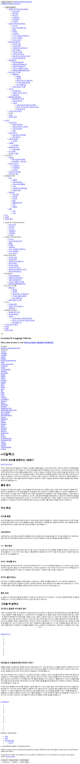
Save (26, 762)
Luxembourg (5, 399)
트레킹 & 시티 (13, 147)
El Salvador (4, 373)
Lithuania (4, 398)
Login (10, 115)
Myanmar (4, 406)
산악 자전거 (13, 122)
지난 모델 (12, 151)
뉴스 (6, 215)
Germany (4, 380)
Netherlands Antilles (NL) (9, 410)
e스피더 (15, 21)
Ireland (3, 387)
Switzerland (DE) (6, 438)
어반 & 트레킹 (13, 139)
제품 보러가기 (6, 634)
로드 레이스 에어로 (19, 135)
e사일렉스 (15, 19)
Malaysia (3, 401)
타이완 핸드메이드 (18, 58)
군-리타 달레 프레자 (23, 82)
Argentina (4, 353)
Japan (2, 392)
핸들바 (14, 180)
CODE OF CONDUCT (20, 48)
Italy (2, 390)
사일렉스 (15, 145)
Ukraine (3, 445)
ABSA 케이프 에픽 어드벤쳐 (26, 105)
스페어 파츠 (16, 190)
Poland (3, 421)
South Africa (5, 433)
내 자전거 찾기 (14, 153)
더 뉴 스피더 (16, 40)
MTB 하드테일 (17, 124)
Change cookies (13, 760)
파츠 (10, 178)
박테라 (18, 76)
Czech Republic (6, 369)
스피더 (14, 141)
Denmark (4, 371)
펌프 (14, 200)
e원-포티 (15, 13)
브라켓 (14, 196)
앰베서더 (15, 74)
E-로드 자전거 (13, 163)
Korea (3, 394)
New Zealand (5, 413)
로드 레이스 (16, 137)
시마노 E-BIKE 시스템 (20, 68)
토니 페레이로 (21, 85)
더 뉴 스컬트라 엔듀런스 (20, 36)
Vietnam (3, 449)
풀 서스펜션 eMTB (18, 159)
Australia (3, 355)
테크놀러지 (12, 60)
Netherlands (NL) (6, 408)
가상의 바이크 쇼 (18, 54)
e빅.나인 (15, 15)
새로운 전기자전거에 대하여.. (19, 9)
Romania (3, 424)
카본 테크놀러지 (18, 62)
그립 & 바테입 (17, 182)
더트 (14, 131)
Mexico (3, 403)
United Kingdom (6, 447)
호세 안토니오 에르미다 (24, 80)
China (2, 362)
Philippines (4, 419)
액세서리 (12, 192)
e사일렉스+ (16, 167)
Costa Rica (4, 366)
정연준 (18, 78)
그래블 (11, 143)
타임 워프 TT (20, 109)
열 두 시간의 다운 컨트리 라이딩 (27, 107)
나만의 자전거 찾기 (15, 111)
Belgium (3, 359)
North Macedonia (6, 415)
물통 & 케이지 (17, 203)
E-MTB (11, 157)
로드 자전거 (13, 133)
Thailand (3, 444)
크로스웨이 (16, 149)
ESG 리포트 (16, 50)
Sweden (3, 436)
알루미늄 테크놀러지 (19, 64)
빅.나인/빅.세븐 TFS (19, 28)
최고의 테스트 (17, 101)
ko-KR (7, 326)
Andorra (3, 352)
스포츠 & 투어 (17, 129)
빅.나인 (15, 26)
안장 (14, 186)
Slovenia (3, 431)
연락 (6, 736)
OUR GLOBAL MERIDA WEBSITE (39, 343)
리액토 (14, 31)
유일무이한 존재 (18, 99)
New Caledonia (5, 412)
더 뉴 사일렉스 (17, 38)
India (2, 385)
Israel (2, 389)
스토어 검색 (13, 117)
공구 (14, 205)
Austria (3, 357)
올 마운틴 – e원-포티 (19, 161)
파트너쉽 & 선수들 (18, 87)
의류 (10, 209)
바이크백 (15, 194)
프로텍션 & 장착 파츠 (19, 188)
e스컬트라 (15, 17)
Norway (3, 417)
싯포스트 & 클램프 (18, 184)
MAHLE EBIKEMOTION (21, 70)
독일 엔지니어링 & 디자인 (21, 56)
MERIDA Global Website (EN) (10, 348)
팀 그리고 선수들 (14, 72)
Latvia (3, 396)
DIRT (14, 30)
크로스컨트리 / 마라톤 (20, 126)
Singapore (4, 428)
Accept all (4, 760)
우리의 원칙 (16, 46)
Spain (2, 435)
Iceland (3, 383)
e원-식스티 (16, 11)
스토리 (14, 103)
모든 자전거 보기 (6, 464)
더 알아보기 (5, 702)
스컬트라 (15, 33)
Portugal (3, 422)
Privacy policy (10, 756)
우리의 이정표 (17, 52)
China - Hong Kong (7, 364)
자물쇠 (14, 207)
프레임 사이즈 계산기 (19, 93)
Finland (3, 376)
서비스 (11, 89)
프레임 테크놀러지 (18, 66)
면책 (6, 738)
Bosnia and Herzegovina (8, 360)
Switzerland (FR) (6, 440)
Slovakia (3, 429)
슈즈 (14, 211)
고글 (14, 213)
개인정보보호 (9, 740)
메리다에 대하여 (14, 42)
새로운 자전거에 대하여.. (17, 23)
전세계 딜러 (16, 91)
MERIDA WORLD (15, 97)
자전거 (7, 120)
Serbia (3, 426)
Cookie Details (24, 760)
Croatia (3, 367)
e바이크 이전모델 (15, 172)
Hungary (3, 382)
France (3, 378)
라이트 (14, 198)
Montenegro (4, 405)
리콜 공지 (15, 95)
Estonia (3, 375)
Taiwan (3, 442)
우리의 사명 (16, 44)
